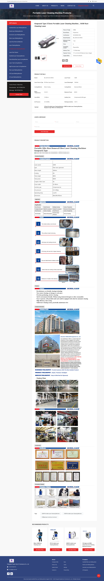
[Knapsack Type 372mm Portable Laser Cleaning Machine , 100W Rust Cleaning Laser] (47, 41)
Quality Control (55, 567)
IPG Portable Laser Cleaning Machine (54, 544)
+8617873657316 (19, 90)
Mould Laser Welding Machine (16, 31)
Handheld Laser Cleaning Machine (17, 55)
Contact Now (19, 94)
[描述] (93, 5)
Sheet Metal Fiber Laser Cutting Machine (18, 59)
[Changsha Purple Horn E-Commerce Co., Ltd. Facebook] (88, 1)
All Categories (85, 570)
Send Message (44, 131)
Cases (65, 564)
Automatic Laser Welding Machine (17, 34)
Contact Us (54, 570)
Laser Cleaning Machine (14, 45)
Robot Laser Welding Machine (16, 38)
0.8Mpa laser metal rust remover (49, 517)
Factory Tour (54, 564)
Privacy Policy (66, 570)
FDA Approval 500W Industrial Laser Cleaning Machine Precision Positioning (88, 545)
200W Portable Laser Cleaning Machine (50, 513)
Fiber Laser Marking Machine (15, 70)
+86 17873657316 (21, 87)
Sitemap (65, 567)
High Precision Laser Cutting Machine (17, 66)
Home (24, 16)
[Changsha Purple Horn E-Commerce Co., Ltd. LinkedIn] (90, 1)
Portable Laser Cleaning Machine (34, 16)
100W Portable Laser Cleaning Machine (73, 513)
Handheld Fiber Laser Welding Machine (18, 27)
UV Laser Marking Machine (15, 77)
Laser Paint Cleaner (13, 52)
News (65, 562)
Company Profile (55, 562)
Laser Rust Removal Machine (16, 41)
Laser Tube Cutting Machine (15, 63)
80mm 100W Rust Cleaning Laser (38, 544)
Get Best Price (67, 66)
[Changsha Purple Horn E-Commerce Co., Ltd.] (11, 5)
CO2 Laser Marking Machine (15, 73)
